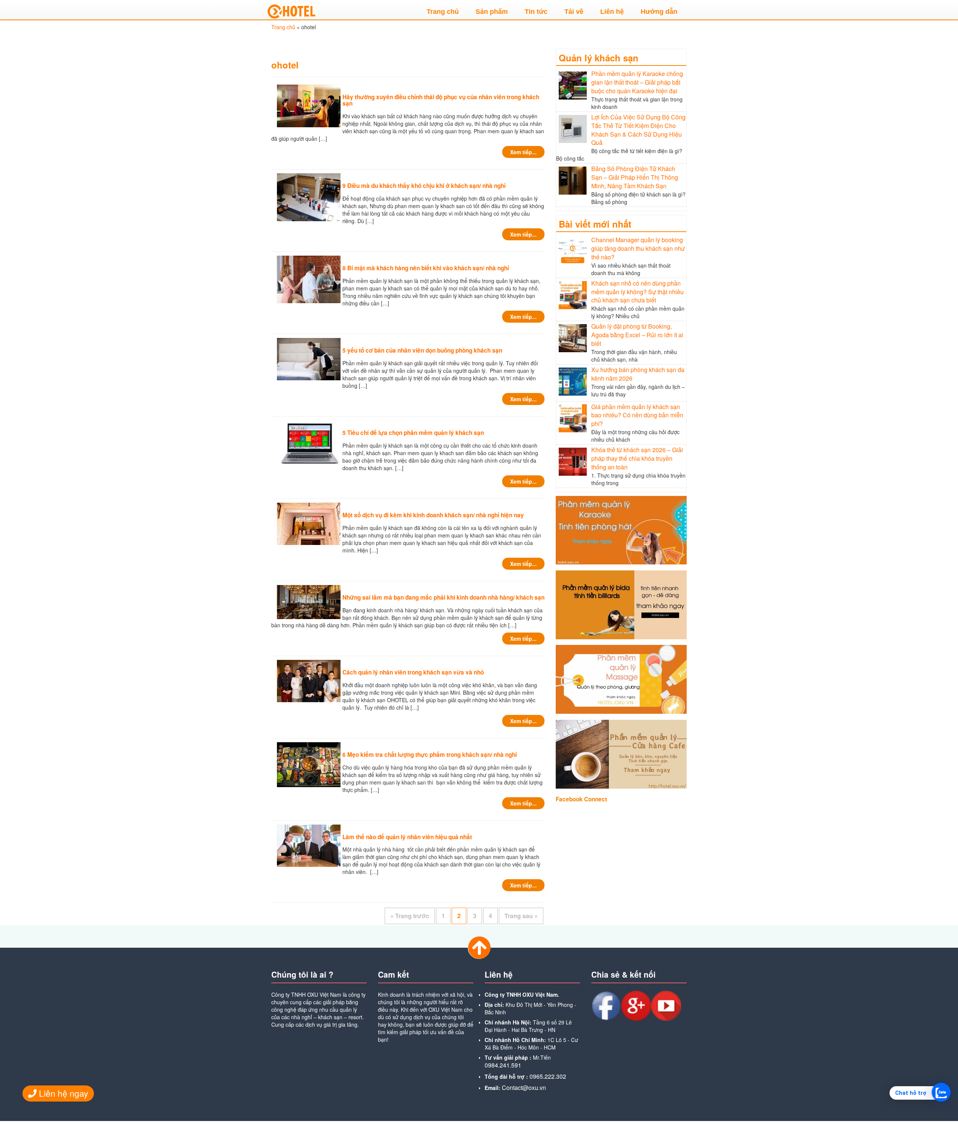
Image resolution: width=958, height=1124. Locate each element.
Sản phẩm (492, 11)
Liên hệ (612, 11)
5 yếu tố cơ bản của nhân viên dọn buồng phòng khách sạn (422, 350)
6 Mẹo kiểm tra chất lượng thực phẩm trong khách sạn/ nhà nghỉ (429, 754)
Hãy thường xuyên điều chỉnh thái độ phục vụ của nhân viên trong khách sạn (440, 100)
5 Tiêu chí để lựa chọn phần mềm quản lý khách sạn (413, 433)
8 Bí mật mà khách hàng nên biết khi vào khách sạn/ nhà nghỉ (425, 268)
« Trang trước (409, 915)
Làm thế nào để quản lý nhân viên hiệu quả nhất (407, 837)
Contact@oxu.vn (524, 1087)
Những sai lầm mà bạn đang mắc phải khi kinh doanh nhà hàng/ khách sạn (443, 597)
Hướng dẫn (659, 11)
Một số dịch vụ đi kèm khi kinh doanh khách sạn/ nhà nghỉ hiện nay (433, 515)
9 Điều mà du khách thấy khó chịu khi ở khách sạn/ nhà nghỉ (424, 186)
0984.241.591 (503, 1065)
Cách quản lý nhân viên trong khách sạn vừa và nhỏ (413, 672)
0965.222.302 (548, 1076)
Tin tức (536, 11)
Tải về (573, 11)
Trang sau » (521, 915)
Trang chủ (443, 11)
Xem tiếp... (523, 152)
